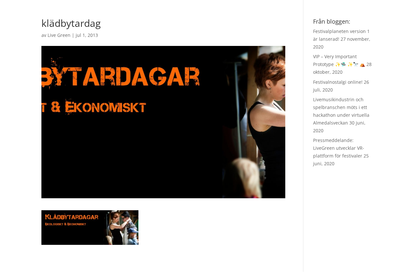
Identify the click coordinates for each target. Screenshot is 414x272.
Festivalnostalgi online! (338, 82)
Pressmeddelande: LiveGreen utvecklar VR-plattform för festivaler (338, 148)
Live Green (59, 35)
